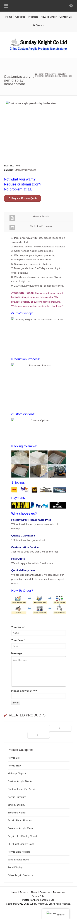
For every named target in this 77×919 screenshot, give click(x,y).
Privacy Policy (38, 896)
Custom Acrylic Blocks (20, 781)
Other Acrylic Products (25, 170)
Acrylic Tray (14, 765)
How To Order (49, 16)
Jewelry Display (16, 804)
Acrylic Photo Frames (20, 820)
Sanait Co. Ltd (47, 900)
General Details (41, 216)
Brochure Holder (17, 812)
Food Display (15, 867)
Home (8, 16)
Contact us (65, 16)
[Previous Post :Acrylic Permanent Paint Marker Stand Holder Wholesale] (60, 728)
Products (33, 16)
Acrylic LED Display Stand (22, 836)
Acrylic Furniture (17, 796)
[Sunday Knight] (38, 51)
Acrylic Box (14, 757)
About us (20, 16)
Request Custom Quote (24, 198)
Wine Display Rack (18, 859)
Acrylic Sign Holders (19, 851)
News (34, 892)
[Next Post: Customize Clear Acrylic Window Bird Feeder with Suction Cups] (38, 735)
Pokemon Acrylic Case (20, 828)
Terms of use (59, 892)
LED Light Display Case (21, 843)
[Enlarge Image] (38, 101)
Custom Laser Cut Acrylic (22, 789)
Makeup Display (17, 773)
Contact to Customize (41, 226)
